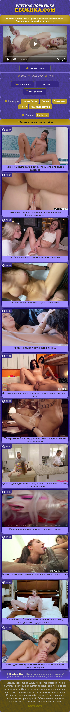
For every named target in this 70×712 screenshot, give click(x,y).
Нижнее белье (29, 101)
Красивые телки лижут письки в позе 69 (35, 347)
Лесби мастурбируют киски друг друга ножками (35, 257)
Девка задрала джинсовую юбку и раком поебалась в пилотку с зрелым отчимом (35, 485)
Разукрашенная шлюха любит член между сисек (35, 529)
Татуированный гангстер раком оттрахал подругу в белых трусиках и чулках (35, 440)
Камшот (45, 101)
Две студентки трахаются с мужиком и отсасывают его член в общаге (35, 394)
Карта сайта (35, 705)
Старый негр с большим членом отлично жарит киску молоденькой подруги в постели (35, 621)
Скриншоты (24, 84)
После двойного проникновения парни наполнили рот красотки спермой (35, 666)
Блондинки (59, 101)
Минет (23, 106)
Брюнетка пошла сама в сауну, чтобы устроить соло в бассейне (35, 168)
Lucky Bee (42, 115)
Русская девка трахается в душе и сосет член (35, 302)
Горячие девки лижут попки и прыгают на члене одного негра (35, 574)
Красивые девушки (41, 106)
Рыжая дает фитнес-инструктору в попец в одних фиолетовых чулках (35, 213)
